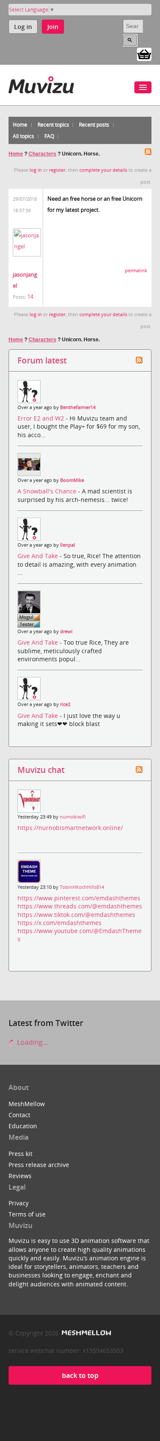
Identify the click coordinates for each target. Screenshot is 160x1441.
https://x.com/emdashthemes (59, 923)
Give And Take (38, 556)
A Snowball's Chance (47, 491)
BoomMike (72, 480)
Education (23, 1126)
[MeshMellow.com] (85, 1333)
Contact (19, 1115)
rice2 (65, 704)
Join (52, 27)
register (57, 170)
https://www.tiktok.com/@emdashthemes (76, 915)
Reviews (20, 1176)
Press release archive (39, 1165)
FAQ (49, 136)
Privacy (19, 1203)
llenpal (67, 545)
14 (30, 296)
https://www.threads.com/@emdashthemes (79, 906)
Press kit (20, 1154)
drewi (66, 631)
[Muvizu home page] (41, 83)
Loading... (31, 1042)
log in (35, 170)
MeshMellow (27, 1104)
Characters (42, 154)
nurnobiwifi (73, 817)
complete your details (103, 170)
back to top (80, 1375)
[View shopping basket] (144, 53)
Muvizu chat (40, 769)
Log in (23, 27)
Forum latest (42, 360)
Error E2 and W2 (41, 418)
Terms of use (27, 1214)
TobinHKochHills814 (82, 887)
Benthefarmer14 (78, 407)
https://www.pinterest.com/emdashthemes (78, 898)
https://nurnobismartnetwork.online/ (70, 828)
